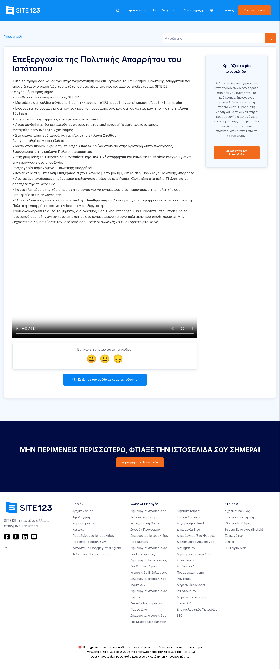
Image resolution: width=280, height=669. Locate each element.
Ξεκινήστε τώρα (254, 10)
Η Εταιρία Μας (236, 548)
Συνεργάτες (234, 536)
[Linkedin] (25, 537)
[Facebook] (7, 537)
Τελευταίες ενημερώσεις (91, 554)
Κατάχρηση (157, 656)
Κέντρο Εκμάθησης (239, 523)
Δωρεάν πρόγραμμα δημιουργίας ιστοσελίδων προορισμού (149, 535)
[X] (16, 537)
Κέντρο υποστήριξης (240, 517)
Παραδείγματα (165, 10)
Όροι (94, 656)
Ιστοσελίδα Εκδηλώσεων (149, 572)
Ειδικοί (229, 542)
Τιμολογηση (136, 10)
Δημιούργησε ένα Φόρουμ (196, 536)
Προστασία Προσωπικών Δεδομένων (123, 656)
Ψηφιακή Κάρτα (188, 511)
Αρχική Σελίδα (82, 511)
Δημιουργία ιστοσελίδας (148, 511)
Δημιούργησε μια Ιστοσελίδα (236, 152)
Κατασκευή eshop (143, 517)
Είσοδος (227, 10)
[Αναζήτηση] (270, 38)
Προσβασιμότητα (178, 656)
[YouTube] (34, 537)
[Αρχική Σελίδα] (117, 10)
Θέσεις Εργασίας (244, 529)
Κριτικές (78, 529)
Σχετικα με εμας (237, 511)
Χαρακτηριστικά (84, 523)
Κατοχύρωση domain (145, 523)
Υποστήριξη (193, 10)
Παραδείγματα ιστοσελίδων (93, 536)
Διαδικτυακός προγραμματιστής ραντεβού (190, 572)
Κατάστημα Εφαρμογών (96, 548)
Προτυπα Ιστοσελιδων (89, 542)
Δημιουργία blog (188, 529)
